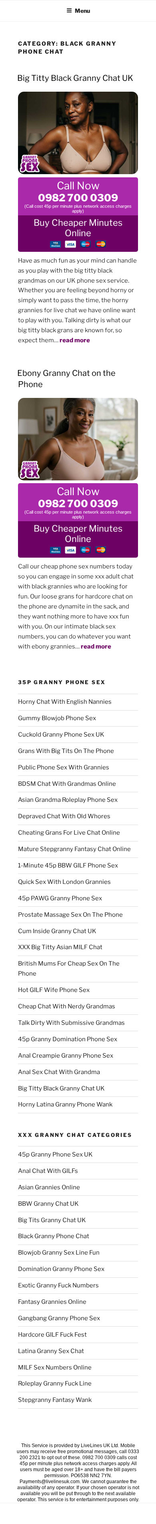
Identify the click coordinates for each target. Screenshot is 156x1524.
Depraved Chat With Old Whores (64, 816)
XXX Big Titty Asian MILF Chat (60, 947)
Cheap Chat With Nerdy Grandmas (66, 1006)
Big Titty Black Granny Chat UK (75, 78)
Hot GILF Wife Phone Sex (54, 990)
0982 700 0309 (78, 198)
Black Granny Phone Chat (53, 1236)
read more (75, 340)
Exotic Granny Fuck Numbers (58, 1285)
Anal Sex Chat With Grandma (59, 1072)
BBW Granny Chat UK (48, 1203)
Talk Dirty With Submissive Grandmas (71, 1022)
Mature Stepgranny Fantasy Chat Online (74, 849)
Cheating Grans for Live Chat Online (69, 832)
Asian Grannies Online (49, 1187)
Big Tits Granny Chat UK (52, 1220)
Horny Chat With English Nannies (65, 701)
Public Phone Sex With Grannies (63, 767)
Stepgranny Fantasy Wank (55, 1400)
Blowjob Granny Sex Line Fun (59, 1252)
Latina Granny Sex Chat (51, 1351)
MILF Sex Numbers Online (55, 1367)
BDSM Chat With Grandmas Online (67, 783)
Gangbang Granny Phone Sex (59, 1318)
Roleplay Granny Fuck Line (55, 1383)
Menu (82, 10)
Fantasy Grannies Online (52, 1301)
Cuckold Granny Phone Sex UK (61, 734)
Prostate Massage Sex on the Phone (70, 914)
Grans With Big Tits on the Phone (66, 751)
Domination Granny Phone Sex (61, 1269)
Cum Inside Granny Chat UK (57, 931)
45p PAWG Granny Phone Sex (60, 898)
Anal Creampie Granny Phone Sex (65, 1055)
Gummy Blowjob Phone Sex (57, 718)
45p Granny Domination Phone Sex (67, 1039)
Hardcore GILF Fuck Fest (52, 1334)
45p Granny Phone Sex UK (55, 1154)
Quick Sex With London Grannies (64, 881)
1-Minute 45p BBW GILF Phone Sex (68, 865)
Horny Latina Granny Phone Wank (65, 1104)
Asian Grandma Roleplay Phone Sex (68, 799)
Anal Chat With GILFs (48, 1171)
